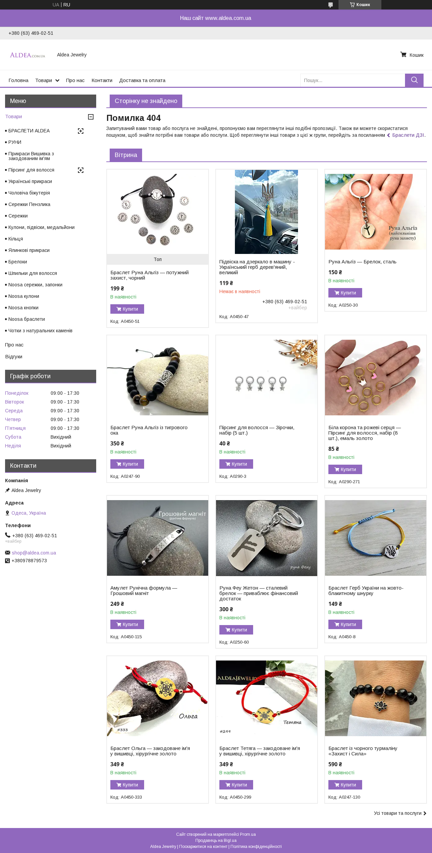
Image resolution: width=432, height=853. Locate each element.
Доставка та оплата (142, 80)
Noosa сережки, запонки (35, 284)
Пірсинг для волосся (31, 170)
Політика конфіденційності (256, 846)
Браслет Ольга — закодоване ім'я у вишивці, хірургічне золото (150, 751)
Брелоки (17, 261)
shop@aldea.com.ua (34, 552)
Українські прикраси (30, 181)
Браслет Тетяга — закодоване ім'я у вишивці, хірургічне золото (259, 751)
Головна (18, 80)
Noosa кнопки (23, 307)
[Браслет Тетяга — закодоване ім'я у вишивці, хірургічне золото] (266, 698)
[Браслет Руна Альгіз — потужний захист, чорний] (157, 212)
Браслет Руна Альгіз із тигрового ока (149, 430)
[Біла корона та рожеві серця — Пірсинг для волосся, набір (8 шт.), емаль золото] (375, 377)
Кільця (15, 238)
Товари (43, 80)
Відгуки (13, 356)
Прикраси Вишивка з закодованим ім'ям (31, 156)
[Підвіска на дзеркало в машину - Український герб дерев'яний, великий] (266, 212)
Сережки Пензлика (29, 204)
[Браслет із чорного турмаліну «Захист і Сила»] (375, 698)
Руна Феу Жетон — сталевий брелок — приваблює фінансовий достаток (258, 593)
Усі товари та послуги (398, 813)
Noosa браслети (26, 319)
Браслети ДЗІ (408, 135)
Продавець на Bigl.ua (216, 840)
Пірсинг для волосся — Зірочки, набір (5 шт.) (256, 430)
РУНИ (14, 142)
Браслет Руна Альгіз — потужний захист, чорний (149, 275)
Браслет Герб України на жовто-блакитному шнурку (366, 590)
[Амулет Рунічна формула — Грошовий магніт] (157, 538)
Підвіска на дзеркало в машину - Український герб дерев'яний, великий (257, 267)
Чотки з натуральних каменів (40, 330)
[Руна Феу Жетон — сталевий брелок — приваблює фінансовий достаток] (266, 538)
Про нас (75, 80)
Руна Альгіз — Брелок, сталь (362, 261)
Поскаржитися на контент (203, 846)
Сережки (18, 215)
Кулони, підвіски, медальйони (41, 227)
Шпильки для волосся (32, 273)
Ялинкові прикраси (29, 250)
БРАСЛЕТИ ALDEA (29, 130)
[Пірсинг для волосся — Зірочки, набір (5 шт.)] (266, 377)
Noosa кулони (23, 296)
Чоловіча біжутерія (29, 193)
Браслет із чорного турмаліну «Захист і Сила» (363, 751)
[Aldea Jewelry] (28, 54)
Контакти (101, 80)
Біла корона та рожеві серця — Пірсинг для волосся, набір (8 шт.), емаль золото (364, 433)
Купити (130, 309)
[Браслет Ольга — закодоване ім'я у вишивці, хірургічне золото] (157, 698)
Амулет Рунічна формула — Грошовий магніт (143, 590)
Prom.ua (248, 834)
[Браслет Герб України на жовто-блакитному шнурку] (375, 538)
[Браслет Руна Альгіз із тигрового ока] (157, 377)
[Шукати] (414, 80)
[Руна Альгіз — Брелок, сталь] (375, 212)
